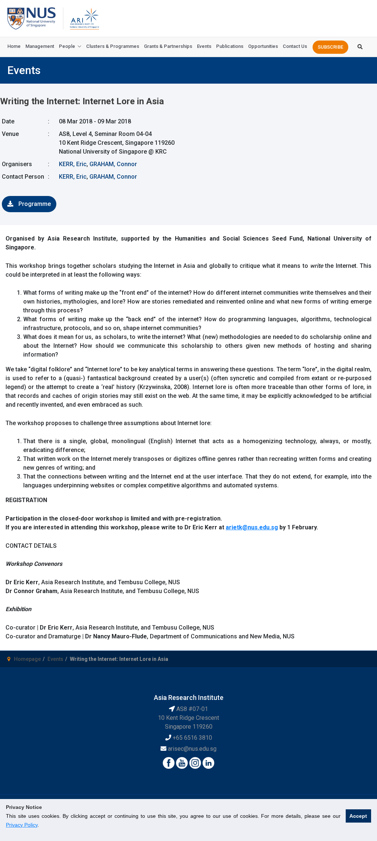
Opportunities (263, 46)
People (67, 46)
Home (14, 46)
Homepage (27, 659)
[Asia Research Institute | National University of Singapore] (84, 17)
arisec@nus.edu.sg (192, 748)
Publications (229, 46)
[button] (330, 47)
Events (204, 46)
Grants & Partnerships (168, 46)
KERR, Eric (73, 164)
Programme (34, 203)
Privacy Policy (22, 825)
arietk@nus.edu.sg (252, 527)
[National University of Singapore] (31, 17)
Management (39, 46)
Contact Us (295, 46)
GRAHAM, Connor (113, 164)
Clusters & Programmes (112, 46)
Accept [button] (358, 816)
